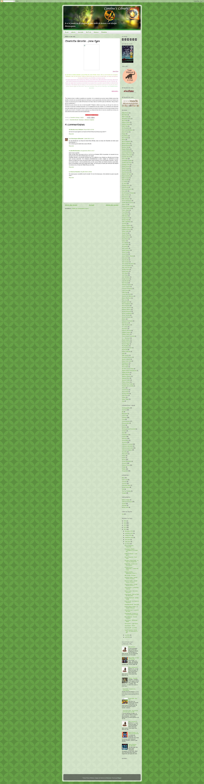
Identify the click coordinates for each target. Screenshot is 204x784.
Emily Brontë (125, 187)
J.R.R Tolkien (125, 244)
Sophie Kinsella (126, 372)
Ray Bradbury (125, 345)
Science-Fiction (126, 465)
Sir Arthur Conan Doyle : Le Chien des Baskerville (131, 561)
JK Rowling (124, 246)
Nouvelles (124, 451)
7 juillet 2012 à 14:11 (89, 138)
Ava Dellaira (125, 135)
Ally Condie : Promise (130, 575)
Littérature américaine (127, 448)
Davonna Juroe (126, 172)
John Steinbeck (126, 277)
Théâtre (124, 469)
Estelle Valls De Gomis (127, 202)
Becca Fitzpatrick (126, 141)
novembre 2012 (129, 533)
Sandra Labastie (126, 359)
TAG (123, 489)
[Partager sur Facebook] (92, 117)
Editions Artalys (126, 499)
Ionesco (124, 240)
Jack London (125, 248)
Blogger (119, 778)
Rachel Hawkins (126, 340)
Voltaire (124, 397)
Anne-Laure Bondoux (127, 130)
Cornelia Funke (126, 164)
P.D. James (125, 326)
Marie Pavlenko (126, 305)
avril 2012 (127, 637)
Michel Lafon (125, 507)
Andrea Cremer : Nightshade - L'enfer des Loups (131, 568)
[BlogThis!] (89, 117)
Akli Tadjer (124, 114)
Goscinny (124, 223)
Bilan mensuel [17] (133, 667)
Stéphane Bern (125, 378)
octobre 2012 (128, 535)
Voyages (124, 493)
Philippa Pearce (126, 334)
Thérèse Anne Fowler (127, 384)
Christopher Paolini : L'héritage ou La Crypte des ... (131, 550)
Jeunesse (124, 442)
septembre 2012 (129, 537)
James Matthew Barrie (127, 256)
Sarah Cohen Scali (126, 361)
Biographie (124, 413)
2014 (125, 525)
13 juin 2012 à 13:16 (89, 129)
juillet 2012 (128, 541)
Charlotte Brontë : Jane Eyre (132, 604)
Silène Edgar (125, 364)
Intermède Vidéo (126, 485)
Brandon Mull (125, 147)
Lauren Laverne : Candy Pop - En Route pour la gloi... (131, 631)
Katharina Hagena (126, 284)
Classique (81, 119)
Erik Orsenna (125, 196)
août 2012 (127, 539)
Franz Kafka (125, 212)
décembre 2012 (129, 531)
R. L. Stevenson (126, 338)
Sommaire (80, 32)
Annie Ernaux (125, 132)
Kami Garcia (125, 282)
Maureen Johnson (126, 307)
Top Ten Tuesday (126, 491)
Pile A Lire (88, 32)
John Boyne (125, 273)
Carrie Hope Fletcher (127, 152)
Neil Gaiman (125, 322)
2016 (125, 521)
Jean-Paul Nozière (126, 265)
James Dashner (126, 250)
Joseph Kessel (125, 279)
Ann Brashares (125, 128)
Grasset (124, 503)
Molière (124, 319)
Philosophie (125, 453)
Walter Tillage (125, 399)
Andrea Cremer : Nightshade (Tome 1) (131, 572)
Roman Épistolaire (126, 461)
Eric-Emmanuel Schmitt (128, 193)
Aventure (124, 409)
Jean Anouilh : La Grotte (131, 627)
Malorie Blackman (126, 298)
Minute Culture (125, 487)
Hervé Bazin (125, 238)
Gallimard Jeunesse (127, 501)
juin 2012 (127, 543)
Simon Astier (125, 366)
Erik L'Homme (125, 195)
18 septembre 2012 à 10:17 (87, 150)
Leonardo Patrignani (127, 288)
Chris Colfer (125, 158)
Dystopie (124, 427)
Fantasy (124, 436)
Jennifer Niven (125, 269)
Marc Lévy (124, 300)
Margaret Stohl (125, 301)
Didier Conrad (125, 177)
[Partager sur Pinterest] (94, 117)
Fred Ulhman (125, 214)
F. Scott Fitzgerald (126, 208)
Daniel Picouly (125, 168)
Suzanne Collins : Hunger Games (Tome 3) (131, 578)
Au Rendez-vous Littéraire (76, 129)
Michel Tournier (126, 315)
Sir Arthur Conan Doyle (127, 368)
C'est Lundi (125, 479)
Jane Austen (125, 258)
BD (122, 411)
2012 (125, 529)
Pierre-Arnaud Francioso (128, 336)
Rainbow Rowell (126, 342)
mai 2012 (127, 635)
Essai (123, 432)
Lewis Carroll (125, 290)
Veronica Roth (125, 393)
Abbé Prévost (125, 112)
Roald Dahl (124, 349)
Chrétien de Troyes (127, 162)
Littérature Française (127, 444)
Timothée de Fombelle (127, 385)
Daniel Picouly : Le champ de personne (133, 733)
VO (123, 514)
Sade (123, 353)
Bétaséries (104, 32)
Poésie (123, 457)
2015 (125, 523)
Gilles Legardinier (126, 221)
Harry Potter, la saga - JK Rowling (133, 658)
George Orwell (125, 217)
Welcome (73, 32)
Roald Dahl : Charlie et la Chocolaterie (131, 564)
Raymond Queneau (127, 347)
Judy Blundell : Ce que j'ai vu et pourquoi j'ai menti (131, 614)
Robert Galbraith (126, 351)
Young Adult (125, 471)
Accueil (66, 32)
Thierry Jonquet (126, 382)
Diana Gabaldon (126, 175)
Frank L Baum (125, 210)
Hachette (124, 505)
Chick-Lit (124, 415)
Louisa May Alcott (126, 294)
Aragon (124, 133)
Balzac (123, 139)
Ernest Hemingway (126, 200)
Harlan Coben (125, 231)
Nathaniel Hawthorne (127, 321)
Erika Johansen (126, 198)
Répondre (71, 133)
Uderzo (124, 387)
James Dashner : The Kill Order (132, 745)
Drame (123, 425)
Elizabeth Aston (126, 185)
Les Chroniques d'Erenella (76, 138)
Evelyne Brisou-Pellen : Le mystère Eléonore (131, 607)
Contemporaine (126, 421)
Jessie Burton (125, 271)
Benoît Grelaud (126, 143)
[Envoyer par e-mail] (88, 117)
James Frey (125, 252)
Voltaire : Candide (132, 678)
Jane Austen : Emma (130, 625)
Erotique (124, 430)
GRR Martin (125, 216)
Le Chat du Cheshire (74, 171)
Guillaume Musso (126, 229)
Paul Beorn (124, 328)
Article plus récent (71, 205)
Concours (124, 483)
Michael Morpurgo (126, 311)
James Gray (125, 254)
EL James (124, 183)
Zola (123, 401)
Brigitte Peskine (126, 149)
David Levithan (125, 170)
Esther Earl (124, 204)
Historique (124, 438)
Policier (124, 455)
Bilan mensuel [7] (132, 721)
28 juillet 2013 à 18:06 (86, 171)
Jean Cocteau (125, 261)
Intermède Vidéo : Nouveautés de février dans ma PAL (130, 711)
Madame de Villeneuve (127, 296)
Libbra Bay (124, 292)
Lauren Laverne (126, 286)
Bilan (123, 477)
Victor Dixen (125, 395)
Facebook (96, 32)
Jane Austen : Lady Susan (131, 623)
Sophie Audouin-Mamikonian (129, 370)
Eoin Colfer (124, 191)
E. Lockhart (125, 181)
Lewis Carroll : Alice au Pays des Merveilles (132, 595)
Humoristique (125, 440)
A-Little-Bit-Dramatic (74, 150)
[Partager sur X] (91, 117)
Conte (123, 419)
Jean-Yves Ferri (126, 267)
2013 (125, 527)
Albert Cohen (125, 116)
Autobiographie (126, 408)
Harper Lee (125, 233)
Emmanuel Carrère (127, 189)
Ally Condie (125, 120)
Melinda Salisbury (126, 309)
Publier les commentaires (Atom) (80, 208)
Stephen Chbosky (126, 376)
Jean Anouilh (125, 259)
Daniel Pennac (125, 166)
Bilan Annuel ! (131, 647)
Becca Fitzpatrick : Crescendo (129, 546)
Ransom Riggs (125, 343)
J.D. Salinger (125, 242)
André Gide (125, 126)
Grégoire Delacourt (127, 227)
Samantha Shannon (127, 357)
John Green (125, 275)
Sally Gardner (125, 355)
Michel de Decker (126, 317)
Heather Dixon (125, 235)
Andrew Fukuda (126, 124)
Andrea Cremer (126, 122)
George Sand (125, 219)
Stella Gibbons (125, 374)
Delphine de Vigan (126, 174)
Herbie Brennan (126, 237)
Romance (124, 463)
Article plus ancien (112, 205)
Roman (124, 459)
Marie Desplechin (126, 303)
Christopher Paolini (126, 160)
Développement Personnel (128, 429)
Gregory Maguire (126, 225)
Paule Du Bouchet (126, 330)
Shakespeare (125, 363)
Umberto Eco (125, 389)
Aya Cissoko (125, 137)
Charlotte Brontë (74, 119)
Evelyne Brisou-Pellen (127, 206)
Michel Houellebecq (127, 313)
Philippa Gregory (126, 332)
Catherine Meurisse (127, 154)
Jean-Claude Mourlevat (128, 263)
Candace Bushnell (126, 151)
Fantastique (125, 434)
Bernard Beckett (126, 145)
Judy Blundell (125, 280)
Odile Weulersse (126, 324)
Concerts (124, 481)
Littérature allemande (127, 446)
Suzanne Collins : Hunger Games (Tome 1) (131, 585)
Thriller (123, 467)
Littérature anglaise (89, 119)
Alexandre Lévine (126, 118)
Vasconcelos (125, 391)
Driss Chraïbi (125, 179)
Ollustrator (108, 778)
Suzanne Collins (126, 380)
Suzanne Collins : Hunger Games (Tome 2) (131, 581)
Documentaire (125, 423)
